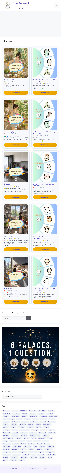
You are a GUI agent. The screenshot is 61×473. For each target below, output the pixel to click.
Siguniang (51, 421)
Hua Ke (43, 421)
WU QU (32, 413)
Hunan (30, 424)
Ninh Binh (24, 435)
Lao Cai (26, 438)
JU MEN (16, 413)
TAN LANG (42, 410)
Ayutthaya (31, 449)
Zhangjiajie (42, 432)
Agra (33, 454)
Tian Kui (23, 424)
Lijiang (50, 438)
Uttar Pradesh (51, 454)
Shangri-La (6, 446)
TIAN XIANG (53, 416)
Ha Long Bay (23, 452)
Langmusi (32, 410)
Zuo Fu (44, 419)
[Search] (28, 318)
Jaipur (41, 452)
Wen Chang (15, 421)
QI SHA (24, 416)
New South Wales (8, 419)
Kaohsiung (13, 441)
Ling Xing (35, 430)
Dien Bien (21, 427)
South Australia (25, 430)
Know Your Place (9, 79)
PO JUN (50, 413)
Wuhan (15, 430)
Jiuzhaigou (6, 454)
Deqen (46, 443)
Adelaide (6, 435)
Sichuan (6, 410)
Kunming (15, 443)
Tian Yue (14, 424)
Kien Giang (6, 443)
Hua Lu (19, 419)
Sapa (34, 438)
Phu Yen (45, 441)
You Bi (51, 419)
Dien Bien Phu (17, 446)
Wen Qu (6, 421)
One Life (7, 184)
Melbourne (6, 432)
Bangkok (51, 430)
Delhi (50, 457)
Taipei (29, 441)
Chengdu (43, 416)
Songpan (25, 421)
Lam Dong (52, 432)
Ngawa (14, 410)
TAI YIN (51, 410)
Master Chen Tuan (35, 435)
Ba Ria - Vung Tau (8, 438)
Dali (14, 452)
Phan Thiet (24, 457)
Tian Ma (42, 446)
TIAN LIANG (33, 416)
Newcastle (48, 449)
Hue (35, 446)
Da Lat (39, 443)
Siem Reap (51, 446)
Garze (5, 424)
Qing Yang (32, 432)
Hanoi (38, 424)
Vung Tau (31, 443)
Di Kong (21, 441)
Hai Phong (15, 435)
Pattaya (39, 449)
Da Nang (30, 427)
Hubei (13, 427)
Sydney (27, 419)
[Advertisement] (30, 23)
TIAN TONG (15, 416)
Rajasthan (25, 454)
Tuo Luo (24, 432)
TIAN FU (41, 413)
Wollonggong (50, 452)
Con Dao (6, 449)
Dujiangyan (41, 438)
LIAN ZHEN (7, 413)
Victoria (15, 432)
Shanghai (46, 435)
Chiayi (5, 460)
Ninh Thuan (33, 457)
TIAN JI (6, 416)
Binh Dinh (37, 441)
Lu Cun (36, 419)
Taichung (42, 457)
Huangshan (47, 424)
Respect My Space (10, 132)
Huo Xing (6, 430)
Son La (23, 443)
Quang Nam (32, 452)
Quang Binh (6, 452)
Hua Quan (34, 421)
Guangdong (27, 446)
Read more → (16, 92)
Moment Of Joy (9, 236)
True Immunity (9, 288)
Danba (38, 427)
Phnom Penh (14, 457)
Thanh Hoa (41, 454)
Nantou (23, 449)
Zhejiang (19, 438)
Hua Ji (43, 430)
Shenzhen (13, 460)
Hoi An (5, 457)
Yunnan (46, 427)
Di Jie (5, 441)
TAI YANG (23, 410)
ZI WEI (24, 413)
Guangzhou (16, 454)
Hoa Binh (22, 460)
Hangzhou (15, 449)
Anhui (5, 427)
